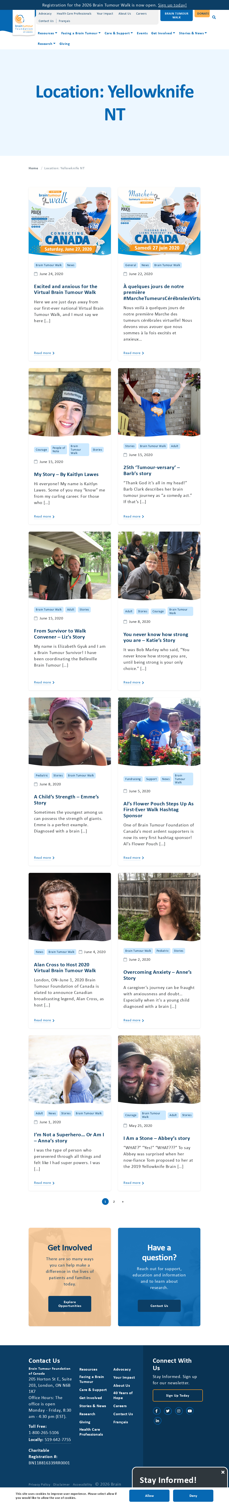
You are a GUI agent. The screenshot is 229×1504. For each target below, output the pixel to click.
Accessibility (82, 1484)
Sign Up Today (177, 1395)
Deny (193, 1495)
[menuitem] (47, 33)
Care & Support (117, 32)
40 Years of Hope (123, 1395)
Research (45, 43)
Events (142, 32)
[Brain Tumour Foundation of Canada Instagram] (179, 1411)
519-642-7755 (58, 1439)
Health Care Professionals (74, 13)
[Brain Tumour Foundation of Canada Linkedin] (158, 1421)
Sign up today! (172, 5)
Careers (141, 13)
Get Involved (161, 32)
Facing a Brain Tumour (79, 32)
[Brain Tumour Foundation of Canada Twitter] (168, 1411)
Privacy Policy (39, 1484)
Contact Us (46, 21)
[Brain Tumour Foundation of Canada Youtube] (190, 1411)
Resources (46, 32)
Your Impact (105, 13)
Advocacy (45, 13)
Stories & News (191, 32)
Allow (149, 1495)
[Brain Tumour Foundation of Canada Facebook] (157, 1411)
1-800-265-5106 (44, 1432)
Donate (203, 13)
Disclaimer (61, 1484)
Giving (64, 43)
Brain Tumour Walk (177, 15)
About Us (125, 13)
